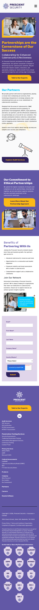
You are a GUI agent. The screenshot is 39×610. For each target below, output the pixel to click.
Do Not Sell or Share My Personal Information (17, 544)
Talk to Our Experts (19, 78)
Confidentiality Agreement (24, 525)
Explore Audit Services (15, 160)
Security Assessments (9, 436)
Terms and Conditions (18, 523)
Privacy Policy (6, 523)
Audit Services (7, 421)
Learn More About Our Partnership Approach (19, 202)
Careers (5, 491)
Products (5, 472)
